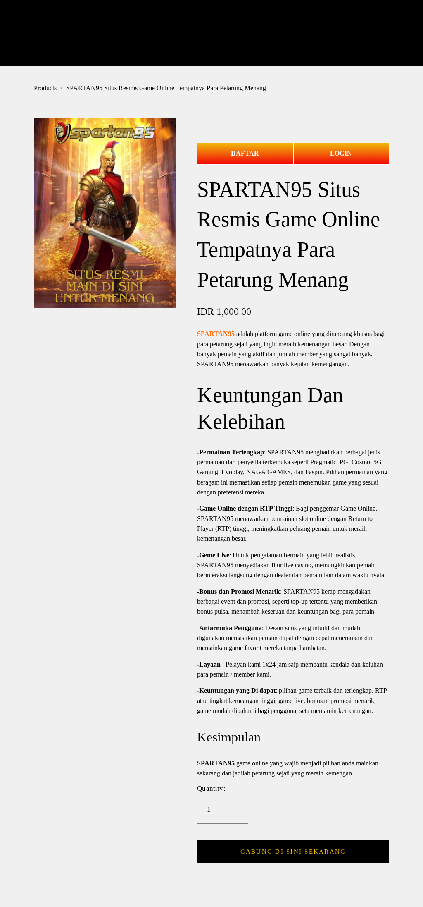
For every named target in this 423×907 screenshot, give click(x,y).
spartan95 (211, 32)
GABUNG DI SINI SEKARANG (293, 851)
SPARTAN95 (216, 334)
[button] (293, 851)
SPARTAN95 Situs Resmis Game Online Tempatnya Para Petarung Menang (166, 88)
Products (45, 88)
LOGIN (341, 153)
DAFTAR (245, 153)
